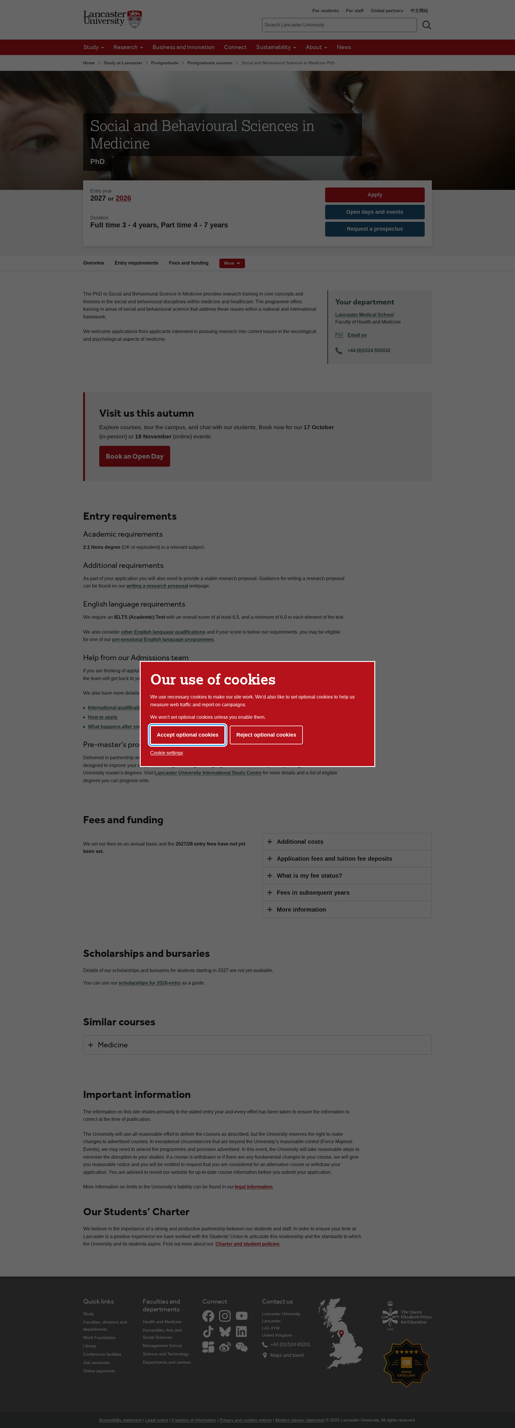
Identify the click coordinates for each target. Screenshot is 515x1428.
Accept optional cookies (187, 735)
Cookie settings (166, 752)
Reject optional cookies (266, 735)
